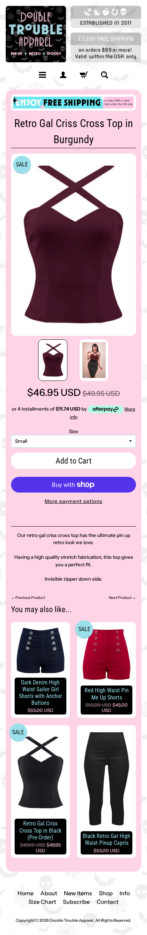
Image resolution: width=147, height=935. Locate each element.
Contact (107, 901)
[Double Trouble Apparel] (73, 34)
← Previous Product (28, 597)
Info (125, 893)
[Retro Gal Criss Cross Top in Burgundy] (53, 360)
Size (73, 431)
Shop (106, 893)
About (48, 893)
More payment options (73, 501)
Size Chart (42, 901)
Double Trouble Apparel (71, 920)
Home (25, 893)
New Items (78, 893)
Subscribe (76, 901)
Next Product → (122, 597)
